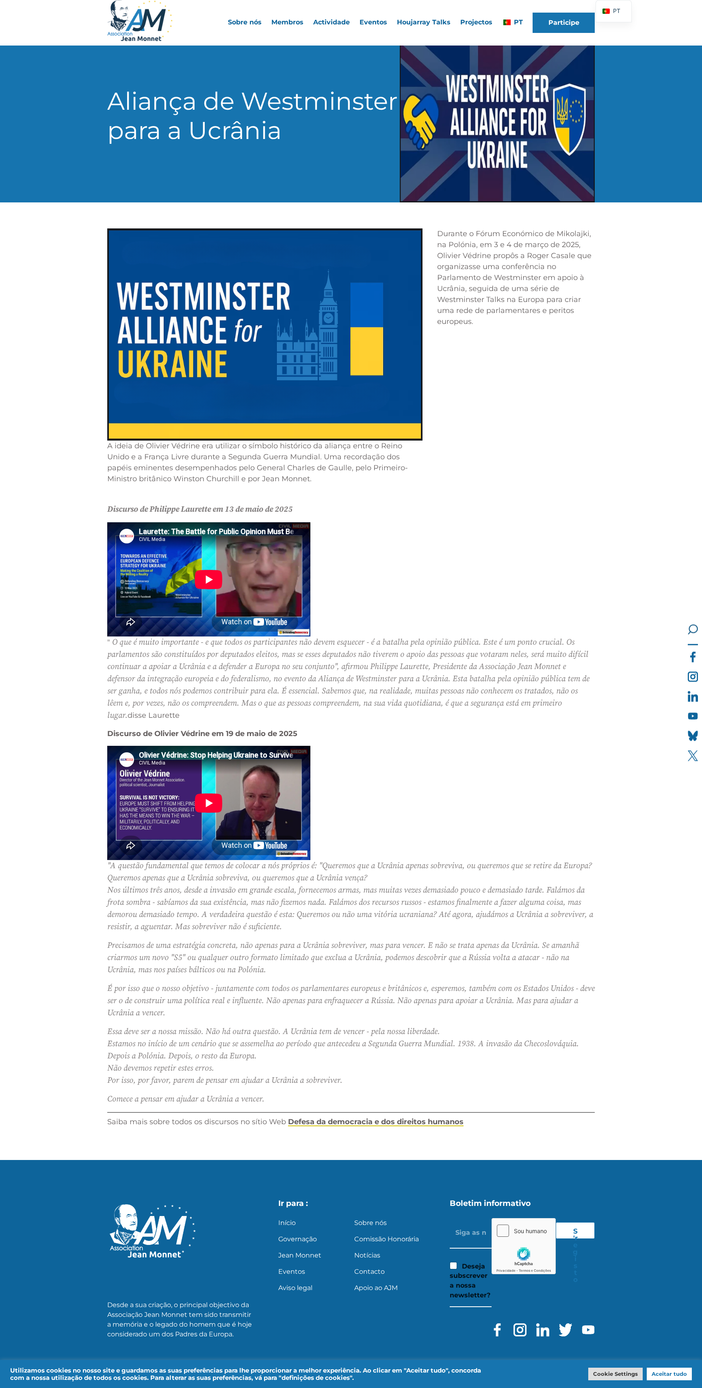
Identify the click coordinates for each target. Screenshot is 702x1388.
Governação (297, 1239)
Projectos (476, 22)
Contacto (369, 1271)
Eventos (373, 22)
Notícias (367, 1255)
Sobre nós (370, 1223)
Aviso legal (295, 1288)
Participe (563, 22)
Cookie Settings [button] (615, 1374)
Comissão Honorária (386, 1239)
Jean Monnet (299, 1255)
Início (287, 1223)
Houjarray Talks (424, 22)
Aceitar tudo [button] (669, 1374)
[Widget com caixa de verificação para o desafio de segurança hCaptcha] (524, 1246)
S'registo (575, 1232)
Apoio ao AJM (376, 1288)
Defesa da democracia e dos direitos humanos (376, 1121)
